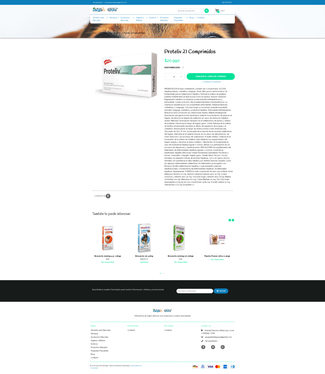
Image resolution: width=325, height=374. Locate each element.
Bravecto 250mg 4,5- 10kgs (107, 256)
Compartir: (99, 196)
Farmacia (113, 18)
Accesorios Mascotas (125, 19)
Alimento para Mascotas (98, 19)
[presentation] (230, 220)
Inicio (94, 33)
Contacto (201, 18)
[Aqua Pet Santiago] (105, 10)
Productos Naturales (164, 19)
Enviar (223, 291)
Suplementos (115, 33)
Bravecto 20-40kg (144, 256)
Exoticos (152, 18)
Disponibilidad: (172, 67)
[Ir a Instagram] (213, 347)
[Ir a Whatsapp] (223, 347)
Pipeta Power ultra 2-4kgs (217, 256)
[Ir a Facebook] (203, 347)
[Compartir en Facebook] (108, 196)
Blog (191, 18)
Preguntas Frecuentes (178, 19)
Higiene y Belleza (140, 19)
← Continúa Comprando (211, 82)
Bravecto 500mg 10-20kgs (181, 256)
